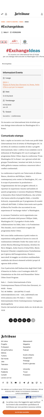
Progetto (4, 344)
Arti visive (4, 341)
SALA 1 (6, 32)
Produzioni (26, 375)
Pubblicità (4, 372)
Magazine (26, 344)
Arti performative (7, 350)
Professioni (5, 347)
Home (3, 22)
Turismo (4, 356)
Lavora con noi (6, 378)
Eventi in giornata (29, 364)
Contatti (4, 375)
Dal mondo (4, 359)
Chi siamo (4, 369)
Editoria (3, 353)
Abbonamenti (27, 341)
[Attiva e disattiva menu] (2, 14)
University (26, 369)
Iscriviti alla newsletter (22, 412)
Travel (25, 372)
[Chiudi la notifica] (42, 400)
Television (4, 364)
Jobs (2, 362)
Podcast (26, 350)
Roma (21, 22)
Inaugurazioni (27, 358)
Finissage (26, 361)
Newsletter (27, 347)
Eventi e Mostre (12, 22)
